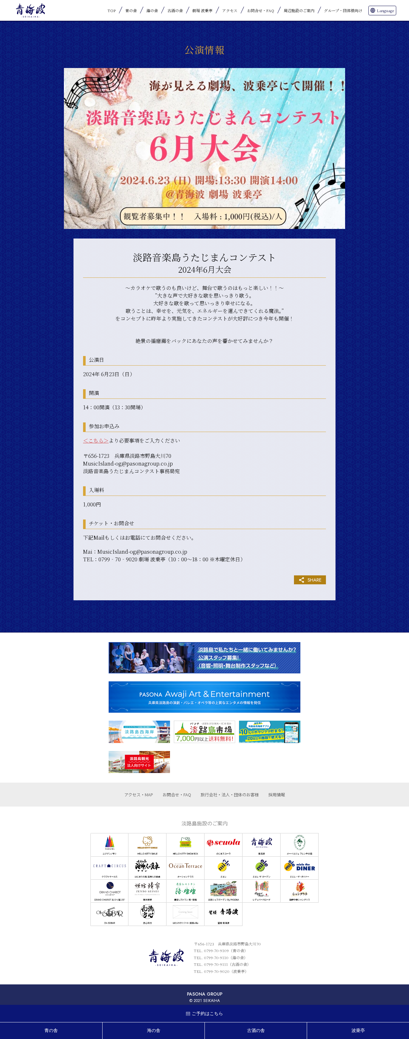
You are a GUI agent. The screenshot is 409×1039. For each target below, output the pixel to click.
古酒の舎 (175, 10)
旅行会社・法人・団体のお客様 (230, 795)
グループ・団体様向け (343, 10)
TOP (112, 10)
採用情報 (276, 795)
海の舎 (152, 10)
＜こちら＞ (96, 440)
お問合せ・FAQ (260, 10)
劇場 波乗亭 (202, 10)
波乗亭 (358, 1030)
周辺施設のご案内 (299, 10)
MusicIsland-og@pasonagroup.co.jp (128, 463)
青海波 (30, 10)
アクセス (229, 10)
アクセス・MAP (138, 795)
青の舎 (131, 10)
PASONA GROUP (204, 994)
